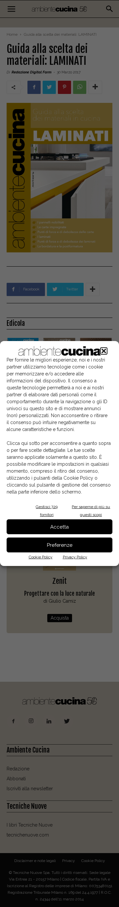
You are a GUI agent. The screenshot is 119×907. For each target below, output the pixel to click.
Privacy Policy (75, 557)
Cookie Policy (41, 557)
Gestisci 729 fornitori (47, 510)
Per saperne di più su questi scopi (91, 510)
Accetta (59, 527)
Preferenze (59, 545)
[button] (103, 351)
